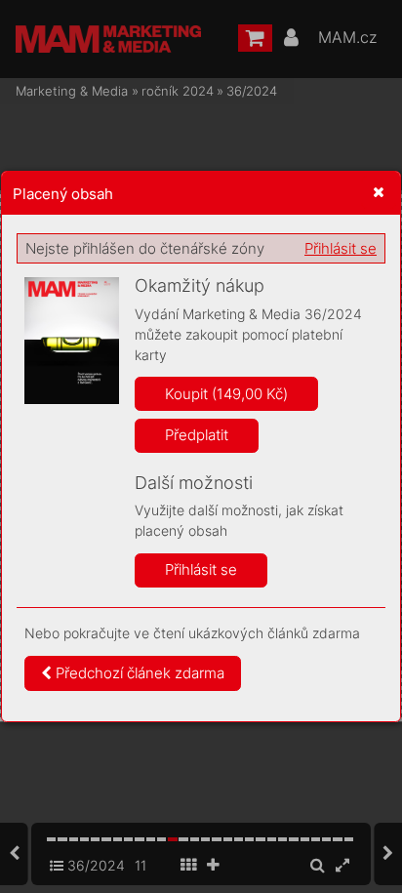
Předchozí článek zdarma (138, 673)
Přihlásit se (340, 248)
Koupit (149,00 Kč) (226, 394)
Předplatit (196, 435)
